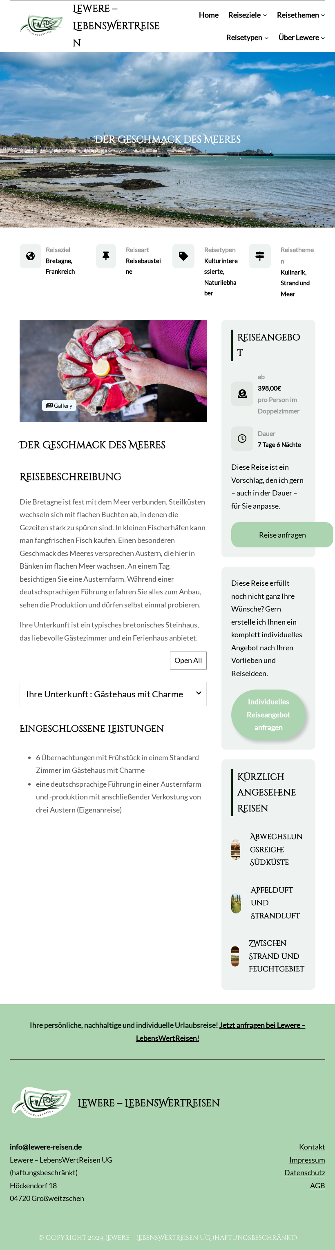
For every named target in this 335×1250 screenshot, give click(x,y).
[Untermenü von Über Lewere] (323, 37)
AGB (317, 1185)
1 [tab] (99, 408)
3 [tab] (118, 408)
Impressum (307, 1159)
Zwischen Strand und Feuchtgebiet (276, 956)
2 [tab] (108, 408)
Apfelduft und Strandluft (275, 903)
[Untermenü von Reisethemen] (323, 15)
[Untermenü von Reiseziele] (265, 15)
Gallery (62, 405)
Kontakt (312, 1146)
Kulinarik (293, 272)
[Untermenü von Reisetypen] (266, 37)
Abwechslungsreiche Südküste (276, 850)
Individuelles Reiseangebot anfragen (268, 714)
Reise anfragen (282, 534)
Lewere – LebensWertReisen (116, 26)
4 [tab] (127, 408)
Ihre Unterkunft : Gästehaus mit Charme (104, 693)
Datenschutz (304, 1172)
